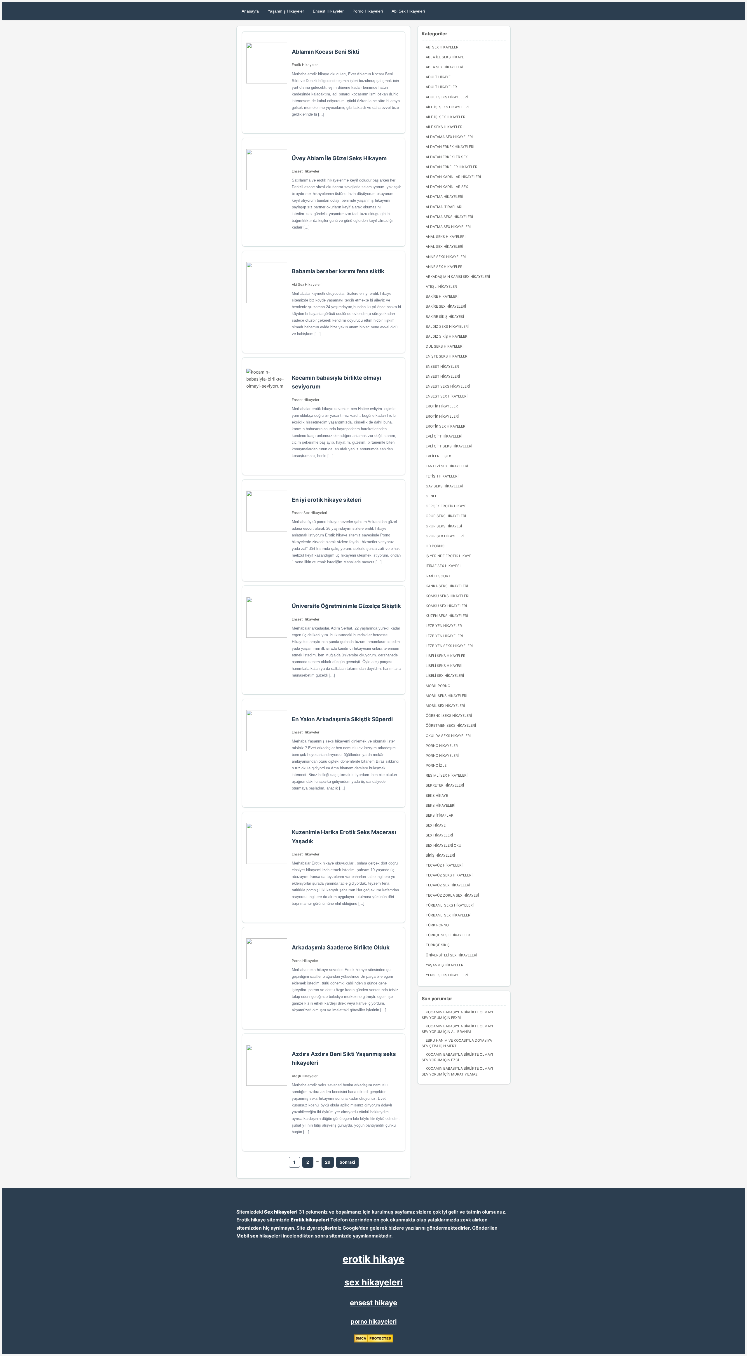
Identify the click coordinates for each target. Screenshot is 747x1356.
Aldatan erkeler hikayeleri (452, 167)
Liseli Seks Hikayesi (444, 665)
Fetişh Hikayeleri (442, 476)
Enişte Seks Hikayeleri (447, 356)
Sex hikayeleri (281, 1212)
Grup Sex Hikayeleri (445, 536)
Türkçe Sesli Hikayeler (448, 935)
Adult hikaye (438, 77)
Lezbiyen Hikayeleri (444, 636)
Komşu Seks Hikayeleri (447, 596)
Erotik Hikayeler (305, 64)
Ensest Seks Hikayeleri (448, 386)
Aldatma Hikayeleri (444, 196)
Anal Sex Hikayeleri (444, 246)
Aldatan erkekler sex (447, 157)
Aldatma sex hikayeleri (448, 226)
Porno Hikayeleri (367, 11)
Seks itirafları (440, 815)
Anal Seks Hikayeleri (445, 236)
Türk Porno (437, 925)
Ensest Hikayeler (328, 11)
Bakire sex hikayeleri (446, 306)
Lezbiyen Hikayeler (444, 625)
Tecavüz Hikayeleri (444, 865)
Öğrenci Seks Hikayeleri (449, 715)
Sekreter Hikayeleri (445, 785)
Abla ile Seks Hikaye (445, 57)
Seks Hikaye (437, 795)
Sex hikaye (436, 825)
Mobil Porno (438, 686)
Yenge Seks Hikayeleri (447, 975)
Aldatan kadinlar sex (447, 186)
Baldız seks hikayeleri (447, 326)
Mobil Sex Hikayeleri (445, 705)
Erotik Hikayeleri (442, 416)
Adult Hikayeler (441, 87)
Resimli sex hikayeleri (446, 775)
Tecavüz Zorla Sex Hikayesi (452, 895)
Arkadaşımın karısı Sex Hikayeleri (458, 276)
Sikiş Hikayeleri (440, 855)
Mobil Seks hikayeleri (446, 695)
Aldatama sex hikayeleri (449, 137)
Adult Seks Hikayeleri (447, 97)
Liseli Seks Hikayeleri (446, 655)
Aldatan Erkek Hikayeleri (450, 146)
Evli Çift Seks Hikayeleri (449, 446)
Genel (431, 496)
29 (327, 1162)
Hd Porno (435, 546)
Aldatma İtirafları (444, 207)
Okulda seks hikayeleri (448, 735)
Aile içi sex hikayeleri (446, 117)
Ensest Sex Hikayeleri (309, 512)
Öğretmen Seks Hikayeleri (451, 725)
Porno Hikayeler (305, 960)
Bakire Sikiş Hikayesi (445, 316)
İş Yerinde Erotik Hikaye (448, 556)
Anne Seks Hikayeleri (446, 257)
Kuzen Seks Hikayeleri (447, 615)
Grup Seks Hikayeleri (446, 516)
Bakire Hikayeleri (442, 296)
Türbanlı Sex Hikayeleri (448, 915)
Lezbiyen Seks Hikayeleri (449, 646)
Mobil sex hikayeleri (259, 1236)
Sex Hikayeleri (439, 835)
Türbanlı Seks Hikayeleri (450, 905)
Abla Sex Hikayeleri (444, 67)
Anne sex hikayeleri (444, 266)
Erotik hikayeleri (310, 1220)
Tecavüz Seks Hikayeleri (449, 875)
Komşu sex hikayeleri (446, 606)
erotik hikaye (373, 1259)
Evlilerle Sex (438, 456)
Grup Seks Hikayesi (444, 526)
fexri (456, 1017)
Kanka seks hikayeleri (447, 586)
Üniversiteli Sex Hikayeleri (451, 955)
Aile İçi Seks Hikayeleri (447, 107)
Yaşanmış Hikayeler (286, 11)
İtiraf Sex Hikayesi (443, 566)
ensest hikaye (373, 1303)
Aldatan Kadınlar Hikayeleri (453, 177)
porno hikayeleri (374, 1321)
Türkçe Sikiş (438, 945)
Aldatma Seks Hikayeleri (449, 217)
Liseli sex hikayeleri (445, 675)
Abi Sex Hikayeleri (408, 11)
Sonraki (347, 1162)
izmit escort (438, 576)
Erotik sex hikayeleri (446, 426)
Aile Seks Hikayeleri (444, 127)
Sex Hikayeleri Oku (443, 845)
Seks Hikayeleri (440, 805)
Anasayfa (250, 11)
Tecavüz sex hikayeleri (448, 885)
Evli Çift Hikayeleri (444, 436)
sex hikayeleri (373, 1282)
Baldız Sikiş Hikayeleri (447, 336)
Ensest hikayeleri (443, 376)
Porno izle (436, 765)
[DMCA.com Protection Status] (373, 1341)
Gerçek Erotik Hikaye (446, 506)
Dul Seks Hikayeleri (444, 346)
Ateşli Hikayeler (304, 1076)
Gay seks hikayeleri (444, 486)
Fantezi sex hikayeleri (447, 466)
